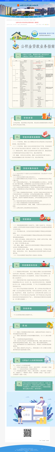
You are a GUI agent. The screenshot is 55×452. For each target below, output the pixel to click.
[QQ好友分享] (47, 24)
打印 (43, 24)
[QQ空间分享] (48, 24)
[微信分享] (45, 24)
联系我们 (49, 0)
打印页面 (43, 440)
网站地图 (26, 451)
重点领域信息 (42, 16)
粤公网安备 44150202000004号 (34, 450)
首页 (11, 16)
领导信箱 (45, 0)
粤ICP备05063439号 (27, 449)
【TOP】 (40, 440)
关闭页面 (47, 440)
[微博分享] (46, 24)
